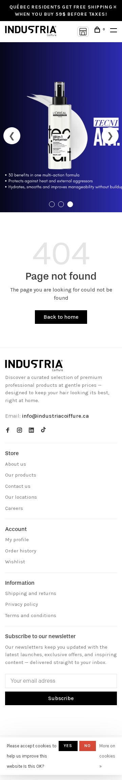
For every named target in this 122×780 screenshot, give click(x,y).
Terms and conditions (30, 615)
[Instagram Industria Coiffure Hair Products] (19, 431)
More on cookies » (107, 756)
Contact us (17, 486)
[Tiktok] (43, 431)
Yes (68, 745)
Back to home (61, 317)
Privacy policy (21, 604)
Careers (14, 508)
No (87, 745)
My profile (17, 539)
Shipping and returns (30, 593)
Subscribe (61, 698)
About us (15, 464)
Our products (20, 475)
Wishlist (15, 562)
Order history (20, 551)
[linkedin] (31, 431)
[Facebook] (7, 431)
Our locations (21, 497)
